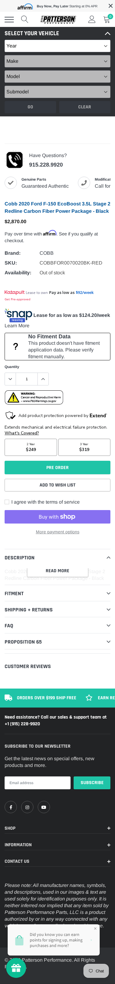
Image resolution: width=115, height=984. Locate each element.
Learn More (17, 325)
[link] (11, 807)
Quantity (12, 367)
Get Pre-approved (17, 299)
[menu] (9, 19)
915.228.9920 (46, 165)
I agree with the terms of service (45, 502)
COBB (47, 253)
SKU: (11, 262)
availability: (18, 272)
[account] (92, 19)
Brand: (13, 253)
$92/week (85, 292)
